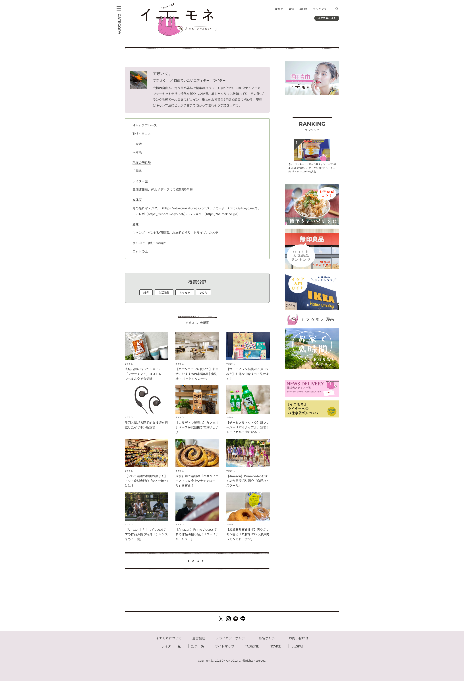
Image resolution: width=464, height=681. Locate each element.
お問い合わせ (298, 638)
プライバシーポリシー (232, 638)
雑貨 (146, 292)
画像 (291, 8)
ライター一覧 (171, 646)
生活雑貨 (164, 292)
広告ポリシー (268, 638)
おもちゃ (184, 292)
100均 (203, 292)
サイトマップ (224, 646)
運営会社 (198, 638)
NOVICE (275, 646)
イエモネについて (169, 638)
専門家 (303, 8)
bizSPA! (297, 646)
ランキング (320, 8)
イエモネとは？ (327, 18)
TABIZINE (252, 646)
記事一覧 (197, 646)
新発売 (279, 8)
